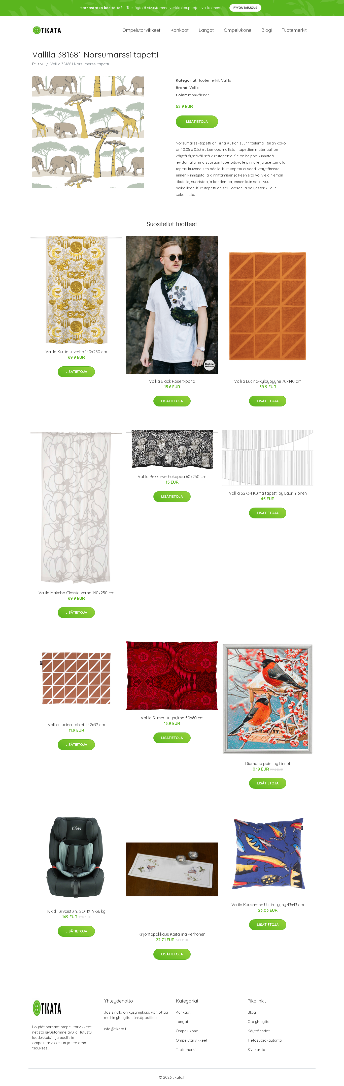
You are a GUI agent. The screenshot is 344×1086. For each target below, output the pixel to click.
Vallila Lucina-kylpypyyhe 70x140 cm (267, 381)
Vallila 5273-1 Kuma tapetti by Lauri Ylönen (268, 493)
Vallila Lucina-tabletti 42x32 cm (76, 724)
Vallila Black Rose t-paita (172, 381)
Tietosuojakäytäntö (265, 1040)
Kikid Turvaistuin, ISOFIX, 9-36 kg (76, 911)
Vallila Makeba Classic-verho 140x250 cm (76, 592)
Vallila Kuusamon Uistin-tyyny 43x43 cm (267, 904)
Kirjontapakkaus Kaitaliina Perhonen (172, 934)
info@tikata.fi (115, 1028)
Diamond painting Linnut (267, 763)
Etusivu (38, 64)
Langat (206, 30)
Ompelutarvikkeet (141, 30)
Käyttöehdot (259, 1031)
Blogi (266, 30)
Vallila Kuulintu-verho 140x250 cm (76, 351)
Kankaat (179, 30)
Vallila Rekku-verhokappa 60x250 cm (172, 476)
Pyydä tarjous (245, 8)
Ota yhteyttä (258, 1021)
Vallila (226, 80)
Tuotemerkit (294, 30)
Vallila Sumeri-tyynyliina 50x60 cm (172, 717)
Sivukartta (256, 1049)
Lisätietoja (197, 121)
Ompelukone (237, 30)
